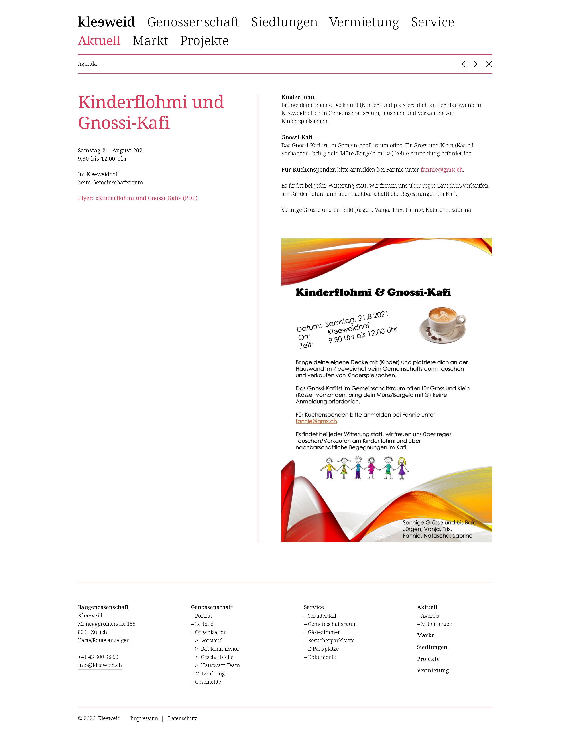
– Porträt (201, 616)
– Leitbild (202, 624)
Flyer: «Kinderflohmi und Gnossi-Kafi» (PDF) (137, 198)
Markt (425, 635)
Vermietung (433, 670)
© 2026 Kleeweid (99, 718)
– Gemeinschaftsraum (330, 624)
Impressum (144, 718)
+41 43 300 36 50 (98, 657)
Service (314, 607)
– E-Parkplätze (321, 649)
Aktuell (427, 607)
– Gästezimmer (322, 632)
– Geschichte (206, 682)
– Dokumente (320, 657)
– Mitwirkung (208, 673)
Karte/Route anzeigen (104, 640)
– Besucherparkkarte (329, 640)
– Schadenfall (320, 616)
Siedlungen (432, 647)
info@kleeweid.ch (100, 665)
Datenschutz (182, 718)
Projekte (428, 659)
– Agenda (428, 616)
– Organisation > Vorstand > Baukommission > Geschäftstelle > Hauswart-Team (215, 649)
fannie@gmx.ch (442, 170)
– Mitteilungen (434, 624)
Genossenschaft (212, 607)
